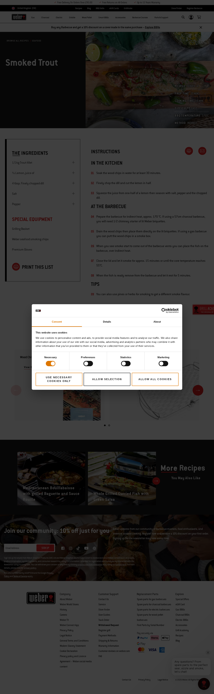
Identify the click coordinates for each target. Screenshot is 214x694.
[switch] (88, 363)
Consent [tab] (57, 321)
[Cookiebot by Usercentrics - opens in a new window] (164, 310)
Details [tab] (107, 321)
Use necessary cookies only (59, 379)
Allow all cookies (155, 379)
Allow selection (107, 379)
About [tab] (157, 321)
